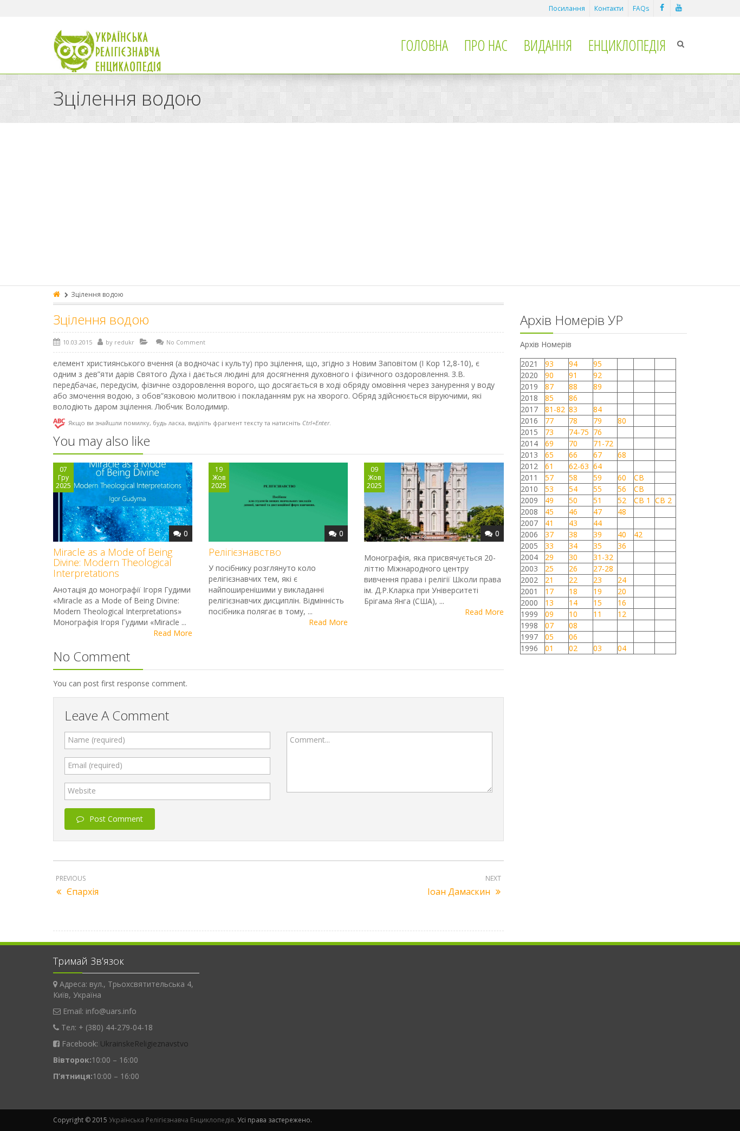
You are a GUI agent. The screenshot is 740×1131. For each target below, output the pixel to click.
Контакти (609, 8)
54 (573, 489)
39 (597, 534)
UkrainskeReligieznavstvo (144, 1043)
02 (573, 648)
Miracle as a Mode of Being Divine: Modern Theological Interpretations (112, 562)
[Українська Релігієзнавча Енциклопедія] (114, 51)
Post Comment (116, 819)
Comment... (310, 739)
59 (597, 477)
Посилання (567, 8)
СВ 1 (642, 500)
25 (549, 568)
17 (549, 591)
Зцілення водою (101, 319)
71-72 (603, 443)
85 (549, 398)
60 (622, 477)
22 (573, 580)
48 (622, 511)
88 (573, 386)
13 (549, 602)
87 (549, 386)
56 (622, 489)
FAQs (641, 8)
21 (549, 580)
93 (549, 364)
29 (549, 557)
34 (573, 546)
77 (549, 420)
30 (573, 557)
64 (597, 466)
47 (597, 511)
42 (639, 534)
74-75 (579, 432)
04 (622, 648)
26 (573, 568)
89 (597, 386)
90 (549, 375)
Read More (172, 633)
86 (573, 398)
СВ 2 (663, 500)
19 (597, 591)
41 (549, 523)
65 (549, 455)
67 (597, 455)
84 (597, 409)
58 (573, 477)
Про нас (486, 45)
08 (573, 625)
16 (622, 602)
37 (549, 534)
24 (622, 580)
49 (549, 500)
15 (597, 602)
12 (622, 614)
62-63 (579, 466)
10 (573, 614)
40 (622, 534)
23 (597, 580)
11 (597, 614)
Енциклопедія (627, 45)
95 (597, 364)
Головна (424, 45)
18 (573, 591)
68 (622, 455)
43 (573, 523)
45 (549, 511)
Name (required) (96, 739)
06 (573, 637)
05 (549, 637)
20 (622, 591)
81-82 (555, 409)
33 (549, 546)
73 (549, 432)
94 (573, 364)
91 (573, 375)
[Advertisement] (370, 204)
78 (573, 420)
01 (549, 648)
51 (597, 500)
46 (573, 511)
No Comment (185, 342)
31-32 (603, 557)
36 (622, 546)
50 (573, 500)
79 (597, 420)
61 (549, 466)
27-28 (603, 568)
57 (549, 477)
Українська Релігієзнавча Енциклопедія (171, 1119)
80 (622, 420)
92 (597, 375)
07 (549, 625)
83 (573, 409)
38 (573, 534)
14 (573, 602)
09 (549, 614)
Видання (548, 45)
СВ (639, 477)
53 (549, 489)
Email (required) (95, 765)
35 (597, 546)
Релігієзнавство (245, 551)
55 (597, 489)
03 (597, 648)
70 (573, 443)
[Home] (57, 294)
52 (622, 500)
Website (82, 790)
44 (597, 523)
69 (549, 443)
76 (597, 432)
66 (573, 455)
